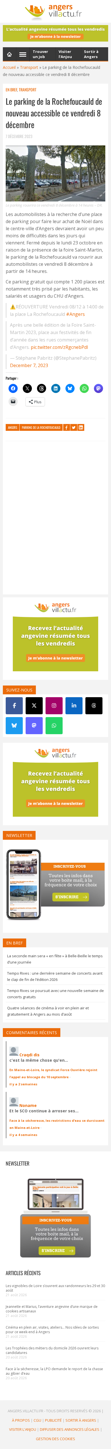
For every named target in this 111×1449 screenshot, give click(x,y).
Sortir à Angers (80, 1420)
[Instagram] (54, 705)
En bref (11, 89)
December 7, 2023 (29, 365)
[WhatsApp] (54, 725)
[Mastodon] (34, 725)
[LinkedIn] (74, 705)
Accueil (9, 67)
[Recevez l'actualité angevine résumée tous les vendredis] (55, 33)
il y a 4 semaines (23, 1135)
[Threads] (93, 705)
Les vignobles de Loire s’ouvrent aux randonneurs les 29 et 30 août (55, 1288)
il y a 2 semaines (23, 1084)
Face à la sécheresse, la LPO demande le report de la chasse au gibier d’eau (54, 1371)
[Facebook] (14, 705)
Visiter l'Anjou (22, 1429)
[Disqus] (55, 519)
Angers (12, 427)
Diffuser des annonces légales (69, 1429)
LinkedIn (80, 427)
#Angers (75, 314)
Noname (28, 1105)
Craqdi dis (29, 1054)
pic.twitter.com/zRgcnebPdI (59, 347)
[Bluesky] (14, 725)
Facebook (66, 427)
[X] (34, 705)
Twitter (73, 427)
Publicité (53, 1420)
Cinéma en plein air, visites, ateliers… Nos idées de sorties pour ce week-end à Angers (52, 1329)
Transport (29, 67)
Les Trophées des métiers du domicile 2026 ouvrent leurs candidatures (52, 1350)
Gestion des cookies (55, 1438)
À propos (21, 1420)
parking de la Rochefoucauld (41, 427)
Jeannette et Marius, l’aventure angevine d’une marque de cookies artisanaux (52, 1309)
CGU (37, 1420)
